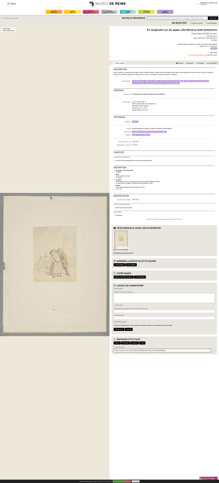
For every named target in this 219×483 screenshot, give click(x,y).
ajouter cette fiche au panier (123, 277)
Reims (145, 108)
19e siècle (145, 110)
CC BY (126, 250)
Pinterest (134, 343)
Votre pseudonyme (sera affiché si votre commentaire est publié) (131, 309)
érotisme (147, 81)
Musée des (53, 11)
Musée (72, 11)
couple (155, 81)
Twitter (117, 343)
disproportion (178, 81)
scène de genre (137, 81)
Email (142, 343)
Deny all (127, 481)
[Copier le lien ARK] (213, 350)
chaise (200, 81)
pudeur (187, 81)
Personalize (136, 481)
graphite (144, 132)
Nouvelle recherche (133, 18)
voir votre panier (212, 23)
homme (162, 81)
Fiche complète (131, 265)
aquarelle (136, 132)
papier (135, 135)
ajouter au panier (197, 23)
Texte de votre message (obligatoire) (123, 292)
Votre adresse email (119, 315)
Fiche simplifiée (119, 265)
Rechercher (213, 18)
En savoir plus (203, 4)
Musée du (109, 11)
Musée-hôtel (146, 11)
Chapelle (128, 11)
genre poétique (151, 83)
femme (169, 81)
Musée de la (91, 11)
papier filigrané (144, 135)
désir (193, 81)
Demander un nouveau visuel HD (123, 253)
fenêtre (142, 83)
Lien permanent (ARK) (119, 347)
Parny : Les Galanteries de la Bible (168, 83)
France (141, 108)
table (206, 81)
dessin (214, 48)
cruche (135, 83)
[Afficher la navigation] (8, 4)
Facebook (125, 343)
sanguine (152, 132)
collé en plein (161, 132)
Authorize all (118, 481)
